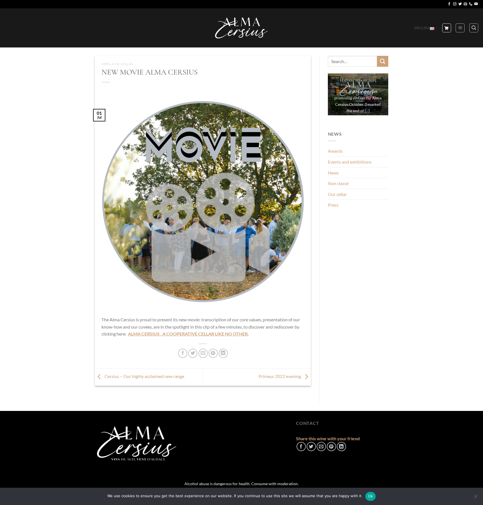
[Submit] (382, 61)
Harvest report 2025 (358, 80)
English (422, 28)
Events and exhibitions (349, 161)
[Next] (389, 98)
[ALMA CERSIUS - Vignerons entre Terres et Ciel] (241, 27)
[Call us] (470, 4)
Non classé (338, 183)
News (105, 64)
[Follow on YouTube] (476, 4)
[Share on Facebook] (182, 353)
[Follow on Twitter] (460, 4)
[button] (460, 27)
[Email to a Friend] (203, 353)
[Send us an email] (465, 4)
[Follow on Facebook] (449, 4)
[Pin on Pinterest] (213, 353)
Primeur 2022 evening (280, 376)
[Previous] (327, 98)
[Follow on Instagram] (454, 4)
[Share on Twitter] (192, 353)
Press (333, 204)
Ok (370, 496)
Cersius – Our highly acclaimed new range (144, 376)
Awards (335, 151)
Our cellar (122, 64)
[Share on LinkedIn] (223, 353)
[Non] (475, 498)
